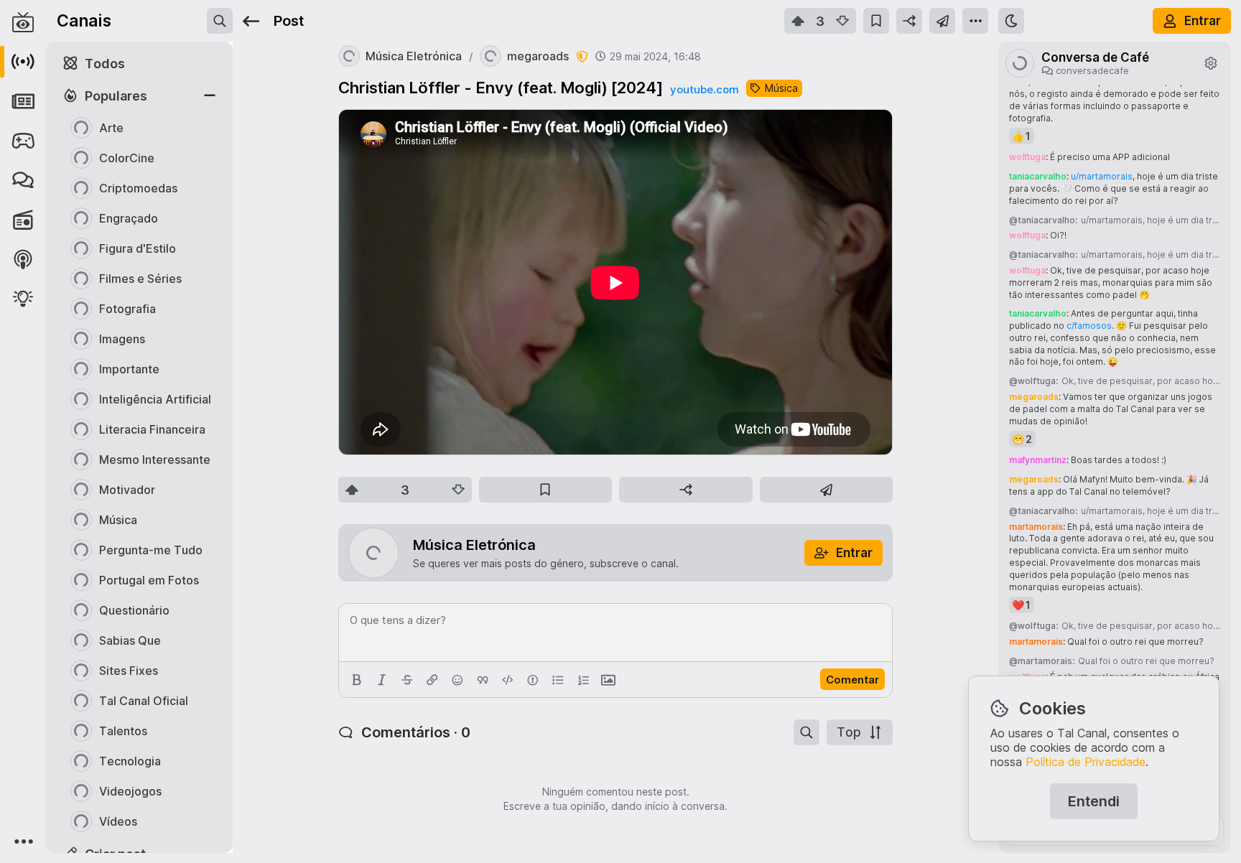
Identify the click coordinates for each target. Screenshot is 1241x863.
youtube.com (704, 89)
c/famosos (1089, 325)
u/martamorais (1102, 176)
